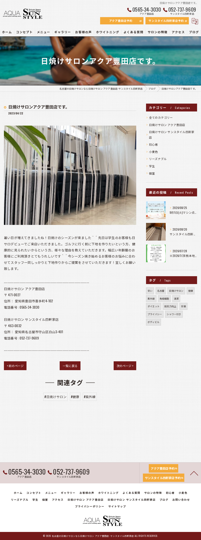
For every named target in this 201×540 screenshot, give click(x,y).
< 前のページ (15, 365)
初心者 (153, 144)
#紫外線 (90, 396)
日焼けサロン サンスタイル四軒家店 (171, 134)
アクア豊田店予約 (120, 20)
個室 (152, 173)
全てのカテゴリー (161, 117)
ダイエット (154, 306)
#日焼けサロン (55, 396)
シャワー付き (174, 314)
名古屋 (160, 290)
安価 (183, 306)
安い (150, 290)
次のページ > (125, 365)
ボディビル (153, 322)
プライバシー (155, 314)
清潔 (176, 298)
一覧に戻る (70, 365)
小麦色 (153, 152)
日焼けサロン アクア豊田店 (167, 125)
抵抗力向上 (170, 306)
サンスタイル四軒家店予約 (166, 20)
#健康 (75, 396)
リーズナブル (158, 159)
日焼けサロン (176, 290)
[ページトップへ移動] (194, 473)
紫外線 (151, 298)
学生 (152, 166)
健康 (190, 290)
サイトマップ (117, 506)
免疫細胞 (164, 298)
